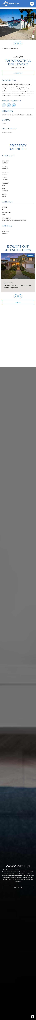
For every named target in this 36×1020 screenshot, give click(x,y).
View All (18, 302)
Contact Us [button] (18, 887)
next (20, 43)
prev (16, 43)
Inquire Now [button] (18, 73)
